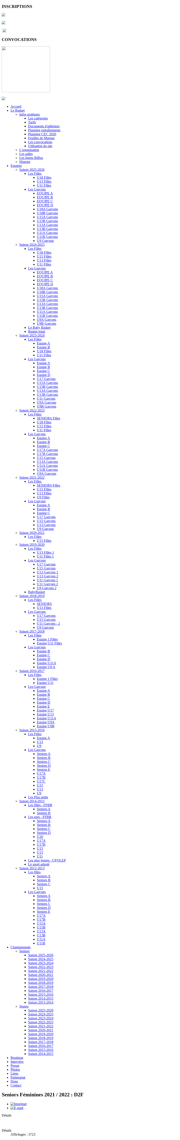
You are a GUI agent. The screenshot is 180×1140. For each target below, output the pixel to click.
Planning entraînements (44, 130)
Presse (15, 1065)
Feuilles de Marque (41, 138)
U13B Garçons (47, 229)
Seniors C (43, 762)
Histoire (24, 162)
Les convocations (40, 142)
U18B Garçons (47, 213)
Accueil (16, 106)
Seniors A (43, 754)
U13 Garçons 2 (47, 576)
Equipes (16, 166)
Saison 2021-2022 (32, 477)
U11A (41, 939)
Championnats (21, 947)
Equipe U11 (45, 683)
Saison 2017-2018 (32, 631)
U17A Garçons (47, 450)
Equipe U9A (46, 722)
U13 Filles (44, 181)
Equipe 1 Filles (47, 639)
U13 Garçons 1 (47, 572)
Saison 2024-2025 (32, 244)
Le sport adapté (38, 864)
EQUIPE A (45, 193)
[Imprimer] (19, 1104)
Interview (17, 1061)
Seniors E (43, 769)
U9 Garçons (45, 241)
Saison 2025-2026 (32, 169)
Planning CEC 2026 (42, 134)
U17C (41, 781)
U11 (40, 856)
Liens (14, 1073)
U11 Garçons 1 (47, 580)
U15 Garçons (46, 458)
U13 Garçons (46, 525)
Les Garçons (37, 189)
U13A (41, 931)
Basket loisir (36, 331)
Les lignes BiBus (31, 158)
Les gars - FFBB (39, 817)
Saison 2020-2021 (32, 533)
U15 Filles (44, 256)
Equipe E (43, 706)
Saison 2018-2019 (32, 596)
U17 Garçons (46, 379)
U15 (40, 785)
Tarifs (32, 122)
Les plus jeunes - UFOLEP (47, 860)
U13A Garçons (47, 225)
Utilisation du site (40, 146)
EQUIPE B (45, 197)
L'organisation (29, 150)
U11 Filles (44, 185)
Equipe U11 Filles (49, 643)
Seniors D (44, 765)
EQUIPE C (45, 201)
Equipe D (43, 375)
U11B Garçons (47, 237)
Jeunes (24, 1006)
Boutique (17, 1058)
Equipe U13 (45, 714)
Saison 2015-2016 (32, 730)
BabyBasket (36, 592)
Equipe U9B (45, 726)
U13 (40, 742)
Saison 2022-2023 (32, 410)
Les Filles (34, 173)
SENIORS (44, 604)
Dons (14, 1081)
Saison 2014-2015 (32, 801)
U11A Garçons (47, 233)
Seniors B (43, 758)
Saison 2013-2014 (40, 1002)
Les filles (34, 872)
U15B (41, 927)
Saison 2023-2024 (32, 335)
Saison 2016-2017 (32, 671)
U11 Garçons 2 (47, 584)
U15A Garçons (47, 217)
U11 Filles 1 (45, 556)
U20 (40, 836)
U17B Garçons (47, 454)
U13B (41, 935)
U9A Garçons (46, 319)
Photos (15, 1069)
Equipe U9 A (46, 667)
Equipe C (43, 371)
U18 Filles (44, 177)
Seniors (24, 951)
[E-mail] (17, 1108)
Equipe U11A (46, 663)
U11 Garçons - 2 (48, 623)
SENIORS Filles (48, 418)
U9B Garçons (46, 323)
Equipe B (43, 347)
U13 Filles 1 (45, 552)
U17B (41, 777)
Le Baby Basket (39, 327)
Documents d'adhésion (43, 126)
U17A (41, 773)
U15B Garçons (47, 221)
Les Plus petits (38, 797)
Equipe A (43, 343)
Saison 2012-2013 (32, 868)
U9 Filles (43, 497)
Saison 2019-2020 (32, 544)
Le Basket (18, 110)
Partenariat (18, 1077)
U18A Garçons (47, 209)
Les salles (26, 154)
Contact (16, 1085)
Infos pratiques (29, 114)
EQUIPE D (45, 205)
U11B (41, 943)
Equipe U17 (45, 710)
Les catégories (38, 118)
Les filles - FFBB (40, 805)
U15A (41, 923)
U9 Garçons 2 (46, 588)
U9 (39, 746)
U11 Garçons (46, 398)
